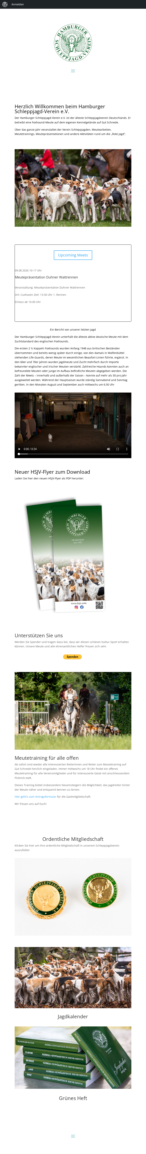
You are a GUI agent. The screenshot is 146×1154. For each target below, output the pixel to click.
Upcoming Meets (73, 255)
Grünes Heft (73, 1098)
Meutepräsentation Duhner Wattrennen (46, 277)
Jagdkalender (73, 1016)
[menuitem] (5, 4)
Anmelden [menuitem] (17, 4)
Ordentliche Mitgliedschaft (72, 839)
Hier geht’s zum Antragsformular (35, 796)
